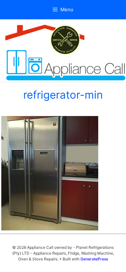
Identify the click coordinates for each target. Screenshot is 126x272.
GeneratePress (94, 259)
